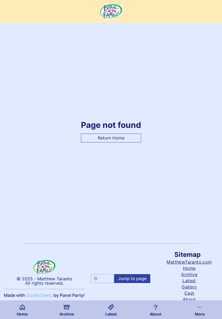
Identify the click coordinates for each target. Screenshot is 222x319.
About (189, 299)
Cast (189, 293)
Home (189, 268)
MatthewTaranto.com (189, 262)
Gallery (189, 287)
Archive (189, 274)
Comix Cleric (39, 295)
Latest (189, 280)
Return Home (111, 138)
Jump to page (132, 278)
